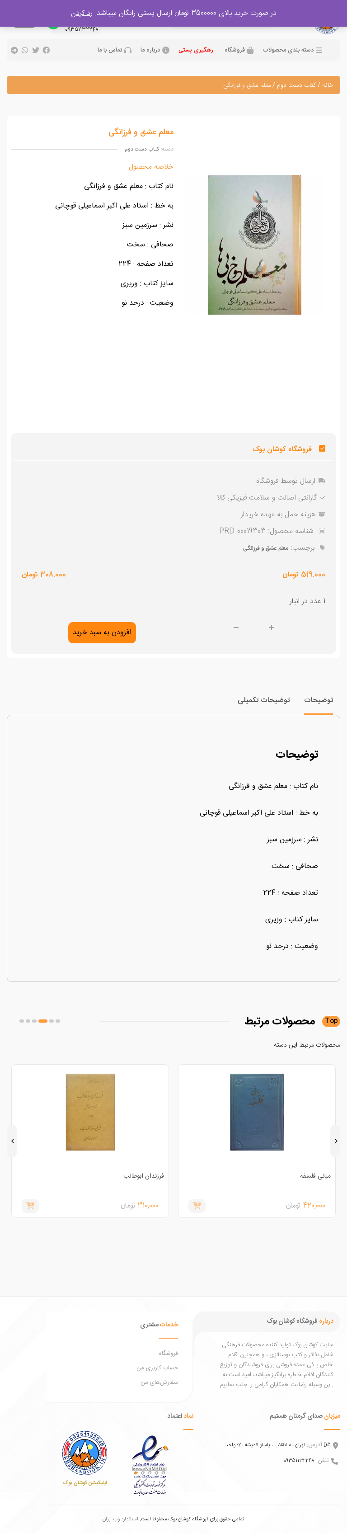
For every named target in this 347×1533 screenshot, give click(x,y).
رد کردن (82, 13)
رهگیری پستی (195, 50)
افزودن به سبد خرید (102, 633)
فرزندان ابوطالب (143, 1176)
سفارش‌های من (159, 1382)
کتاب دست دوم (296, 85)
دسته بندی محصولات (288, 50)
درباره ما (150, 50)
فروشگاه (235, 50)
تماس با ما (110, 50)
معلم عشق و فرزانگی (265, 548)
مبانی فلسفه (315, 1176)
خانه (327, 85)
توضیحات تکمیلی (264, 700)
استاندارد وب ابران (120, 1519)
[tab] (318, 704)
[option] (257, 1141)
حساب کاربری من (157, 1368)
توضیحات (318, 700)
